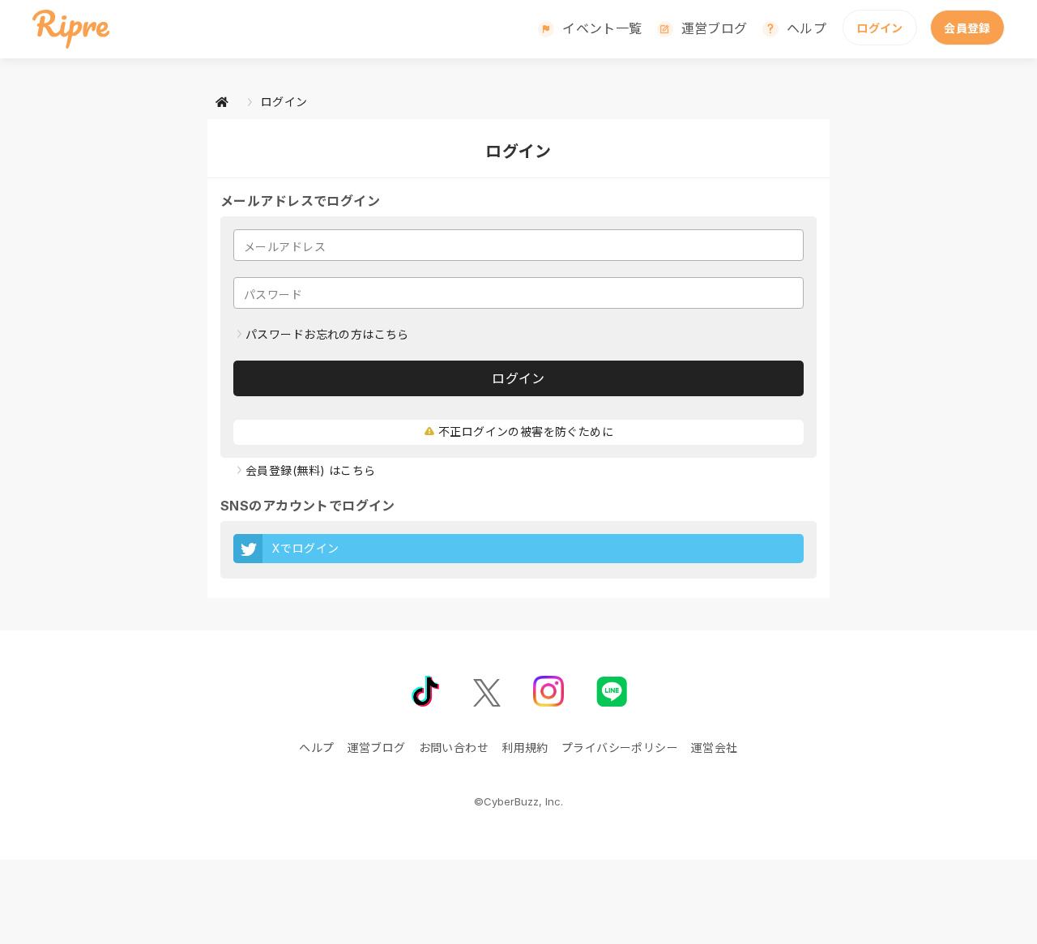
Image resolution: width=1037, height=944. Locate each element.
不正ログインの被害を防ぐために (525, 431)
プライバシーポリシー (619, 747)
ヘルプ (806, 28)
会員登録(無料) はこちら (310, 470)
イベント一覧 (602, 28)
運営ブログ (714, 28)
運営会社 (714, 747)
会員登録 (967, 28)
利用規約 (524, 747)
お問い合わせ (454, 747)
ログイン (879, 28)
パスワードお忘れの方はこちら (327, 334)
